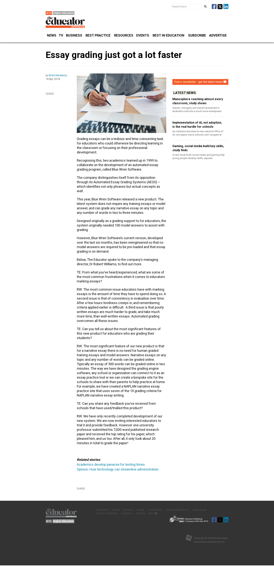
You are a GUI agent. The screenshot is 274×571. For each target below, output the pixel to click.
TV (61, 35)
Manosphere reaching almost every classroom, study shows (197, 101)
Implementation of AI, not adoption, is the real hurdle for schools (197, 124)
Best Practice (98, 35)
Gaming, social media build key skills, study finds (198, 148)
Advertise (218, 35)
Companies (102, 509)
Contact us (126, 513)
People (115, 509)
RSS (151, 513)
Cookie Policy (155, 509)
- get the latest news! (198, 82)
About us (128, 509)
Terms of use (199, 509)
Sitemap (140, 513)
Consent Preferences (177, 509)
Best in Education (168, 35)
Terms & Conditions (106, 513)
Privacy (140, 509)
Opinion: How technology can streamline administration (117, 469)
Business (74, 35)
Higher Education (63, 13)
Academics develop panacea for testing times (111, 464)
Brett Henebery (58, 75)
